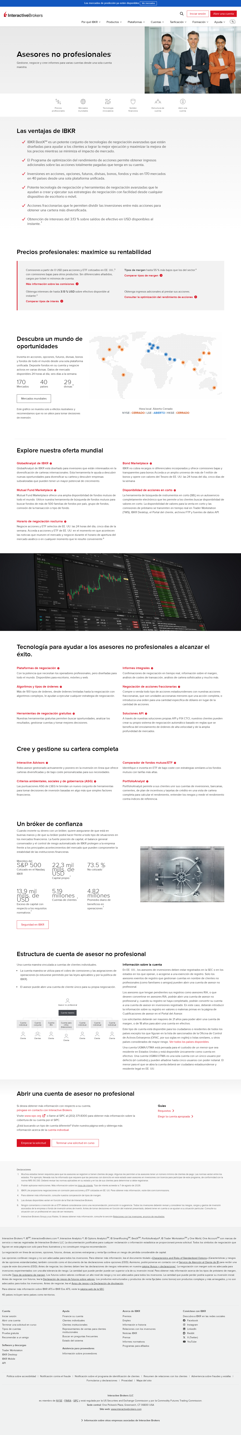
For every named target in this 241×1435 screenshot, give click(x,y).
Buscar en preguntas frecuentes (80, 1336)
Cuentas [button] (156, 22)
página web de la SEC (92, 1289)
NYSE (59, 1400)
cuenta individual (58, 1130)
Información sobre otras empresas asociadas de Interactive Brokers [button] (122, 1420)
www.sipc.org (33, 1116)
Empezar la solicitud (33, 1143)
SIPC (75, 1400)
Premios (127, 1316)
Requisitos (164, 1111)
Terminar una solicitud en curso (75, 1143)
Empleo (127, 1320)
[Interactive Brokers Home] (23, 14)
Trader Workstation (12, 1350)
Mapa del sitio (144, 1380)
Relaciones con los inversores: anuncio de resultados (138, 1216)
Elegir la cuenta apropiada (174, 1116)
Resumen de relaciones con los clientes (165, 1376)
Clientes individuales (73, 1320)
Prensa (126, 1337)
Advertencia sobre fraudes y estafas (211, 1376)
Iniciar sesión (198, 14)
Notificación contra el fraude (55, 1376)
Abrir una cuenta (223, 14)
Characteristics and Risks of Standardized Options (179, 1258)
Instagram (192, 1324)
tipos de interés (85, 1185)
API (4, 1363)
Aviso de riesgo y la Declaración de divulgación (97, 1283)
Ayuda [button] (218, 22)
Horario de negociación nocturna (40, 521)
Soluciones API (133, 713)
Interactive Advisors (30, 763)
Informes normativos (134, 1341)
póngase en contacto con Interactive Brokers (44, 1110)
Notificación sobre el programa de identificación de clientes (107, 1376)
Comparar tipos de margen (141, 275)
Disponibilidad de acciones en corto (147, 490)
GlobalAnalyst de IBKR (32, 463)
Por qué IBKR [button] (90, 22)
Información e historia (134, 1324)
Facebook (192, 1320)
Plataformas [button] (135, 22)
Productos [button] (113, 22)
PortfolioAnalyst (134, 781)
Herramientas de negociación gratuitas (44, 713)
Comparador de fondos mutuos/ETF (148, 763)
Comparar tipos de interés (42, 301)
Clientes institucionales (75, 1324)
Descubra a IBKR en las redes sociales (204, 1316)
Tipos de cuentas (11, 1329)
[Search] (181, 14)
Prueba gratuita (10, 1333)
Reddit (190, 1333)
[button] (232, 22)
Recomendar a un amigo (15, 1337)
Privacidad (126, 1380)
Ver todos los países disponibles (189, 1042)
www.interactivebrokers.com (126, 1409)
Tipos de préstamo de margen (28, 1275)
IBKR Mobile (8, 1359)
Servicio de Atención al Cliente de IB (199, 1262)
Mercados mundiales (34, 398)
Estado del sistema (72, 1340)
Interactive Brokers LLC (121, 1395)
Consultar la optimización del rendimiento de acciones (158, 297)
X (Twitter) (192, 1337)
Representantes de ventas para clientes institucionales (84, 1331)
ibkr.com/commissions (158, 1190)
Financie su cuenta (72, 1316)
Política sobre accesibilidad (21, 1376)
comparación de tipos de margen (85, 1195)
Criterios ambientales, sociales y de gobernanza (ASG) (55, 781)
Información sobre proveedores (79, 1353)
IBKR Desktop (9, 1354)
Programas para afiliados (136, 1346)
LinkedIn (191, 1329)
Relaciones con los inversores (139, 1329)
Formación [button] (199, 22)
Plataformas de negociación (36, 668)
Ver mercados (148, 3)
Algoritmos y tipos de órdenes (37, 686)
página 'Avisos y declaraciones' (159, 1266)
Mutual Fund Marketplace (35, 490)
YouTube (191, 1341)
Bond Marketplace (135, 463)
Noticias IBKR (130, 1333)
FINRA (67, 1400)
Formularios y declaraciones (102, 1380)
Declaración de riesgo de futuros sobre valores (69, 1279)
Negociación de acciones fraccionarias (150, 686)
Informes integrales (136, 668)
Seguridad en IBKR (32, 924)
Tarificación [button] (177, 22)
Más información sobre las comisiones (50, 284)
